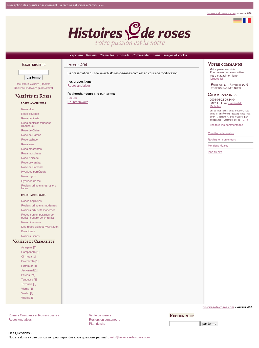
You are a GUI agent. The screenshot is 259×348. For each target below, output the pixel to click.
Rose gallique (29, 139)
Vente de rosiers (100, 315)
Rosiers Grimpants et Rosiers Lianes (34, 315)
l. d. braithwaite (78, 102)
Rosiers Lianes (30, 236)
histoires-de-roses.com (221, 13)
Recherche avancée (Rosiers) (33, 84)
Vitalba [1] (27, 293)
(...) (245, 120)
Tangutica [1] (29, 279)
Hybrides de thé (31, 181)
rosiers (72, 98)
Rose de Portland (31, 167)
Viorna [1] (27, 288)
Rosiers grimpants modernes (39, 205)
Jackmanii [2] (29, 270)
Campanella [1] (30, 252)
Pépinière (76, 55)
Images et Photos (175, 55)
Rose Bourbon (30, 113)
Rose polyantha (30, 162)
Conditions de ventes (221, 133)
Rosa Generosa (31, 222)
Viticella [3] (27, 297)
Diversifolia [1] (29, 261)
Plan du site (215, 151)
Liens (156, 55)
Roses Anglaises (20, 319)
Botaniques (28, 231)
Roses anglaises (31, 201)
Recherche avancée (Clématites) (33, 88)
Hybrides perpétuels (33, 171)
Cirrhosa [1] (28, 256)
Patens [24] (28, 275)
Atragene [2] (28, 247)
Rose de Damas (31, 135)
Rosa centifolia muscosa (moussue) (36, 124)
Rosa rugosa (29, 176)
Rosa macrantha (31, 149)
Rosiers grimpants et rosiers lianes (38, 187)
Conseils (123, 55)
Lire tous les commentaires (226, 124)
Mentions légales (218, 145)
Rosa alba (27, 109)
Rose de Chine (30, 130)
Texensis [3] (28, 284)
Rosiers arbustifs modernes (38, 210)
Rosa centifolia (30, 118)
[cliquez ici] (216, 78)
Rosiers (91, 55)
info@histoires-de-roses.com (130, 337)
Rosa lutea (27, 144)
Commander (141, 55)
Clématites (107, 55)
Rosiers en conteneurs (222, 139)
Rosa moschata (31, 153)
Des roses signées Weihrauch (39, 226)
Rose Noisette (30, 158)
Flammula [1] (29, 266)
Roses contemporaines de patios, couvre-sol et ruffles (38, 216)
